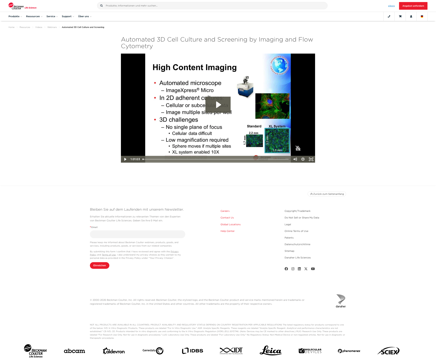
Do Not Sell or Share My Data (302, 217)
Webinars (52, 27)
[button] (101, 6)
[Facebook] (286, 269)
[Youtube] (313, 269)
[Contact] (389, 16)
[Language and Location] (422, 16)
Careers (225, 211)
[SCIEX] (388, 351)
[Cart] (400, 16)
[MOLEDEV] (310, 351)
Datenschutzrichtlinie (297, 244)
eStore (391, 6)
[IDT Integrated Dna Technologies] (231, 351)
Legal (288, 224)
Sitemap (289, 251)
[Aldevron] (114, 352)
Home (11, 27)
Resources (25, 27)
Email (94, 227)
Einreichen (99, 265)
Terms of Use (109, 254)
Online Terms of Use (296, 231)
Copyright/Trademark (297, 211)
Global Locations (231, 224)
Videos (38, 27)
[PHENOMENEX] (349, 351)
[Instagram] (292, 269)
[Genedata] (153, 351)
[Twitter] (306, 269)
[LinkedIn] (299, 269)
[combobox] (212, 5)
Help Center (228, 231)
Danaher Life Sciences (298, 257)
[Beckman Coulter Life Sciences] (22, 6)
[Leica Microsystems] (271, 351)
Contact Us (227, 217)
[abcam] (74, 351)
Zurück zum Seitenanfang (328, 194)
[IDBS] (192, 352)
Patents (289, 237)
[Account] (411, 16)
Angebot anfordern (413, 6)
